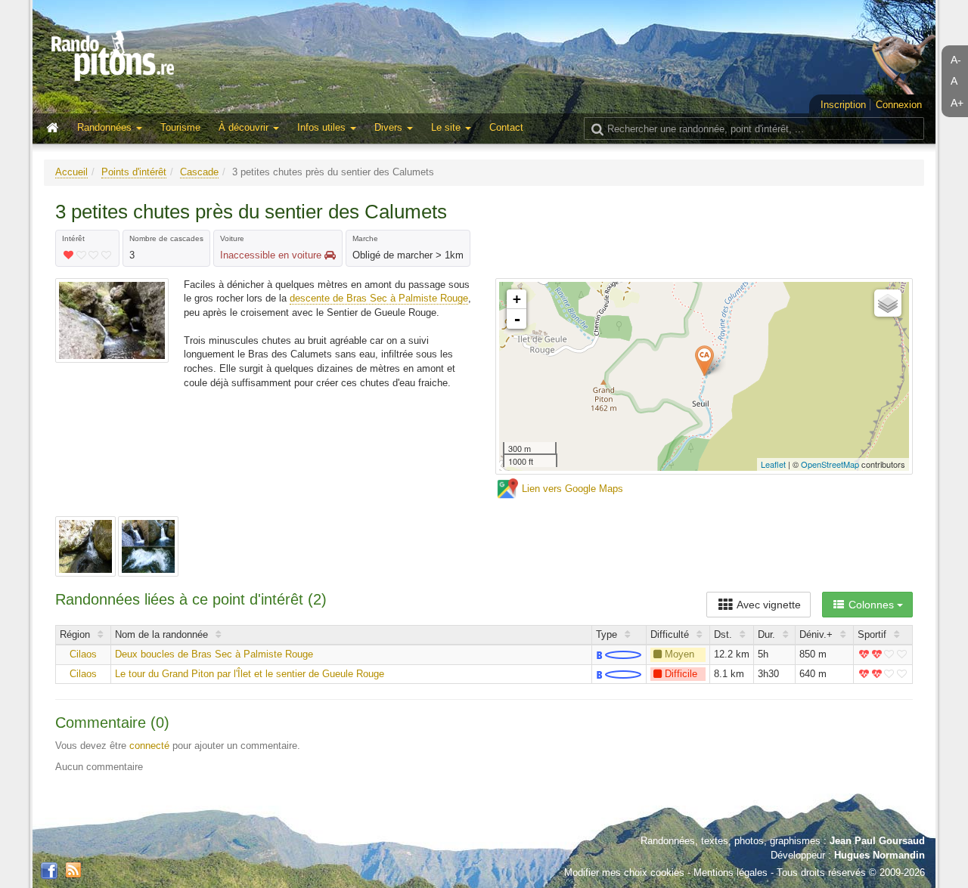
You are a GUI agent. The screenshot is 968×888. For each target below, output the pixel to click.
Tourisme (180, 127)
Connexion (899, 104)
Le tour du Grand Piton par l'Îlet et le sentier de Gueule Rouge (249, 673)
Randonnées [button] (106, 127)
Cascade (199, 172)
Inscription (843, 104)
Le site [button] (447, 127)
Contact (506, 127)
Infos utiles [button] (323, 127)
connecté (149, 745)
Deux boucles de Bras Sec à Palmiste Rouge (214, 654)
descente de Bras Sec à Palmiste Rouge (379, 298)
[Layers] (887, 303)
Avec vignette (767, 605)
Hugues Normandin (879, 855)
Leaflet (773, 464)
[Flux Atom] (73, 868)
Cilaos (83, 654)
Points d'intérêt (133, 172)
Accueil (71, 172)
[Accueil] (56, 128)
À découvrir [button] (245, 127)
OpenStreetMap (830, 464)
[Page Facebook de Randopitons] (49, 871)
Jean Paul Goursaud (877, 840)
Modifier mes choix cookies (624, 872)
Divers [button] (389, 127)
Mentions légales (730, 872)
